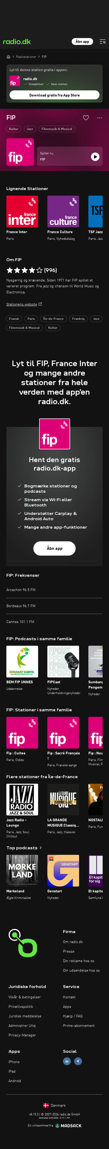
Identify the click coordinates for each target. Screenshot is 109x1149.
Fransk (14, 319)
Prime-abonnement (79, 1026)
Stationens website (21, 304)
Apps (67, 1007)
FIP (42, 159)
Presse (68, 951)
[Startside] (8, 56)
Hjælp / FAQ (73, 1016)
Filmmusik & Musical (57, 129)
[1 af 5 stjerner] (9, 270)
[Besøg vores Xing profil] (78, 1061)
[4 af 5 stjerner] (32, 270)
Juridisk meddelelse (24, 1016)
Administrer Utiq (22, 1026)
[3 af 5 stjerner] (24, 270)
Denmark (58, 1106)
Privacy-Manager (22, 1035)
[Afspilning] (95, 157)
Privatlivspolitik (20, 1007)
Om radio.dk (73, 942)
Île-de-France (53, 319)
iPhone (14, 1062)
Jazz (30, 129)
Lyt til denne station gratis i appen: (38, 70)
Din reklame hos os (78, 961)
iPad (12, 1071)
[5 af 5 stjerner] (39, 270)
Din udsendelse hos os (81, 970)
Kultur (13, 129)
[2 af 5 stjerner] (17, 270)
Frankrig (78, 319)
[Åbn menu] (102, 41)
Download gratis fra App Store (54, 95)
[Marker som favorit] (86, 117)
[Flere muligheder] (100, 118)
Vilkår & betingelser (24, 997)
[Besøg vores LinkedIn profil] (67, 1061)
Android (14, 1081)
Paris (31, 319)
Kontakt (69, 997)
